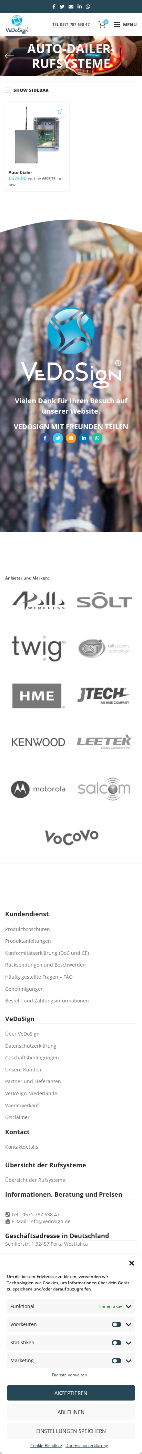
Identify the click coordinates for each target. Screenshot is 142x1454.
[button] (131, 1263)
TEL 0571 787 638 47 (71, 24)
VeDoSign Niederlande (31, 1093)
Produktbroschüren (27, 929)
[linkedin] (79, 6)
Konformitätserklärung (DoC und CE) (47, 953)
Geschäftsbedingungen (32, 1057)
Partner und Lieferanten (33, 1081)
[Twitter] (62, 6)
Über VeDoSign (22, 1033)
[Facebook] (54, 6)
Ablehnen (71, 1411)
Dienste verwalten (69, 1375)
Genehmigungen (24, 989)
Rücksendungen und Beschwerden (45, 964)
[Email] (71, 6)
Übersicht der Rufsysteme (35, 1180)
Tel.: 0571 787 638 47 (35, 1214)
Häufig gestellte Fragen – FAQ (39, 976)
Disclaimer (17, 1117)
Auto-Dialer (20, 172)
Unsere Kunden (23, 1069)
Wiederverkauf (22, 1105)
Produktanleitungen (28, 941)
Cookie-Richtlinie (46, 1445)
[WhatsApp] (88, 6)
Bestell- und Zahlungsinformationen (47, 1000)
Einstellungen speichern (71, 1430)
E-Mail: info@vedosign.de (41, 1221)
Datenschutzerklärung (86, 1445)
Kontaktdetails (21, 1147)
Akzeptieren (70, 1392)
